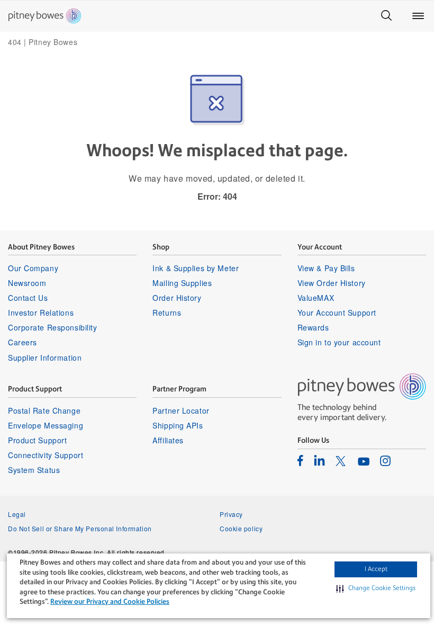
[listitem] (300, 460)
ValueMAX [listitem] (315, 297)
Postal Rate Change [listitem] (44, 410)
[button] (376, 588)
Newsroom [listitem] (27, 283)
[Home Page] (44, 15)
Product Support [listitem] (37, 440)
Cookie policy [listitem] (241, 528)
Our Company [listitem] (33, 268)
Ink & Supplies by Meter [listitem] (195, 268)
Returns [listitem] (166, 312)
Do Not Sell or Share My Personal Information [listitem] (80, 528)
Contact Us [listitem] (28, 297)
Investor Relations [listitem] (41, 312)
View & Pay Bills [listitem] (326, 268)
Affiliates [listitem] (168, 440)
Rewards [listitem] (313, 327)
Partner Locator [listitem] (180, 410)
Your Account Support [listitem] (336, 312)
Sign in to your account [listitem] (339, 342)
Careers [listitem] (22, 342)
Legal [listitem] (17, 514)
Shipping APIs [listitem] (177, 425)
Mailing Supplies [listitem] (182, 283)
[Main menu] (418, 16)
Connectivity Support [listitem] (45, 455)
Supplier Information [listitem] (45, 357)
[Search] (386, 16)
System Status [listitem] (34, 470)
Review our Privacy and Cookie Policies (109, 601)
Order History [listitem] (176, 297)
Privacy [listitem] (231, 514)
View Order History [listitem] (331, 283)
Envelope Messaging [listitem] (45, 425)
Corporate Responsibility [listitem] (52, 327)
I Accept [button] (376, 569)
